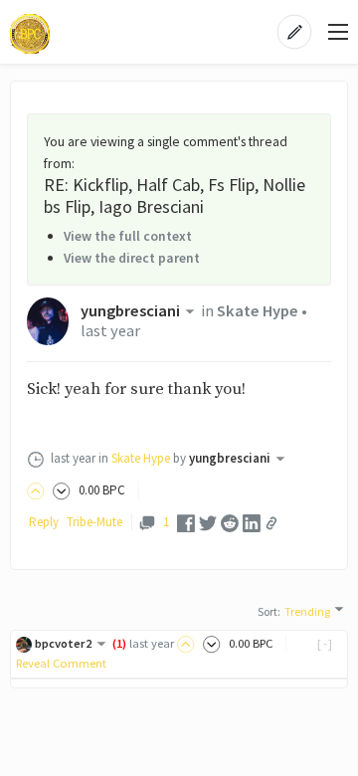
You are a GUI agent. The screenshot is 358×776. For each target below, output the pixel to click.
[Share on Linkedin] (252, 521)
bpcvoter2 (63, 643)
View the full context (128, 236)
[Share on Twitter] (208, 521)
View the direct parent (132, 258)
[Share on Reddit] (230, 521)
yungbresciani (130, 310)
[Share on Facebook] (186, 521)
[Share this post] (271, 523)
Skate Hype (257, 310)
